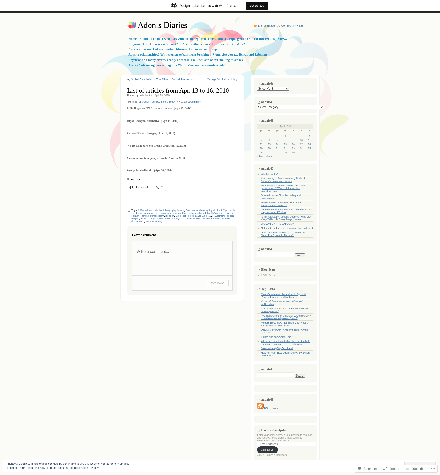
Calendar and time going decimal (204, 210)
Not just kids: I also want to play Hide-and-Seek (287, 228)
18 (309, 144)
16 (293, 144)
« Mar (260, 156)
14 (277, 144)
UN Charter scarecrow (192, 218)
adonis (148, 210)
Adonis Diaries (162, 25)
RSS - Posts (271, 408)
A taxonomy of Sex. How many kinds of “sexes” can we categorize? (283, 180)
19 (261, 148)
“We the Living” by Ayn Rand (277, 348)
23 (293, 148)
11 (309, 140)
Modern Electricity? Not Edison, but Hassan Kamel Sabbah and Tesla (285, 324)
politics (230, 215)
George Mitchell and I (220, 79)
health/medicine (215, 213)
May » (269, 156)
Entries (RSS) (266, 25)
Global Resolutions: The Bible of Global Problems (161, 79)
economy (152, 213)
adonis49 (145, 95)
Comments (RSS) (292, 25)
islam (161, 215)
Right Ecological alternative (155, 218)
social (175, 218)
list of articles (142, 101)
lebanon (169, 215)
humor (153, 215)
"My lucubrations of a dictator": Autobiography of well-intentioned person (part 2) (286, 317)
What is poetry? (269, 174)
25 (309, 148)
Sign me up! (267, 449)
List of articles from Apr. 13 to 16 (193, 215)
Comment (216, 283)
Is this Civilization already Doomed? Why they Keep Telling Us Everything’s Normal (286, 218)
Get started (257, 5)
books (180, 210)
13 (269, 144)
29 (285, 152)
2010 (141, 210)
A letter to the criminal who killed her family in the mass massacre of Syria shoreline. (285, 342)
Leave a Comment (191, 101)
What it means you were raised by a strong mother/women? (281, 204)
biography (170, 210)
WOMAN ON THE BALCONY (277, 223)
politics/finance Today (164, 101)
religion (135, 218)
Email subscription (274, 430)
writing (158, 221)
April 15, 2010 (162, 95)
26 (261, 152)
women (150, 221)
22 (285, 148)
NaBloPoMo (219, 215)
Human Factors (140, 215)
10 (301, 140)
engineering (165, 213)
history (229, 213)
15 (285, 144)
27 (269, 152)
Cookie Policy (90, 468)
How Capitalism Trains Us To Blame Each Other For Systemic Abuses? (284, 234)
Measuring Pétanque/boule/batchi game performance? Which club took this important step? (283, 188)
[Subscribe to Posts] (260, 408)
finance (177, 213)
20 (269, 148)
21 (277, 148)
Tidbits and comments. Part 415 (278, 337)
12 (261, 144)
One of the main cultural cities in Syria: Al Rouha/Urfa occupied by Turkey (283, 295)
